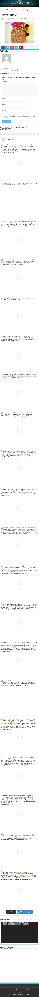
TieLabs (30, 990)
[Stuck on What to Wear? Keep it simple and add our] (19, 737)
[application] (19, 932)
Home (3, 10)
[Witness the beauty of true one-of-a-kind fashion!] (19, 660)
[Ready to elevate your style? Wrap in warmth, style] (19, 507)
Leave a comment (30, 18)
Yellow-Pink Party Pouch (12, 10)
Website (4, 110)
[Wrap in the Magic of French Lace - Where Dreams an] (19, 239)
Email (4, 104)
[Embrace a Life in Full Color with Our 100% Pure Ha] (19, 775)
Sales (5, 18)
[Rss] (19, 992)
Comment (5, 81)
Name (4, 98)
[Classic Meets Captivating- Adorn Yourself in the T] (19, 622)
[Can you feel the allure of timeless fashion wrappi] (19, 392)
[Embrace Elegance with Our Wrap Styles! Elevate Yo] (19, 430)
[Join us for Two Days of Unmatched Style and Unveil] (19, 201)
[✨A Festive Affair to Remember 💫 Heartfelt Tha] (19, 163)
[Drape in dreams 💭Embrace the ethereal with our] (19, 277)
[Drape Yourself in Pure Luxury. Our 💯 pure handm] (19, 584)
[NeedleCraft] (19, 3)
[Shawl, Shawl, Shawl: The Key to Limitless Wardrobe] (19, 354)
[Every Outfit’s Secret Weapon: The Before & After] (19, 890)
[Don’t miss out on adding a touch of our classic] (19, 545)
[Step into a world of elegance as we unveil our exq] (19, 813)
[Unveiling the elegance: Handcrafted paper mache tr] (19, 316)
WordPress (17, 990)
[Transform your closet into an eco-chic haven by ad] (19, 852)
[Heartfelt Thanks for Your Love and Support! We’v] (19, 698)
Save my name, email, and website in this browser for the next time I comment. (18, 117)
